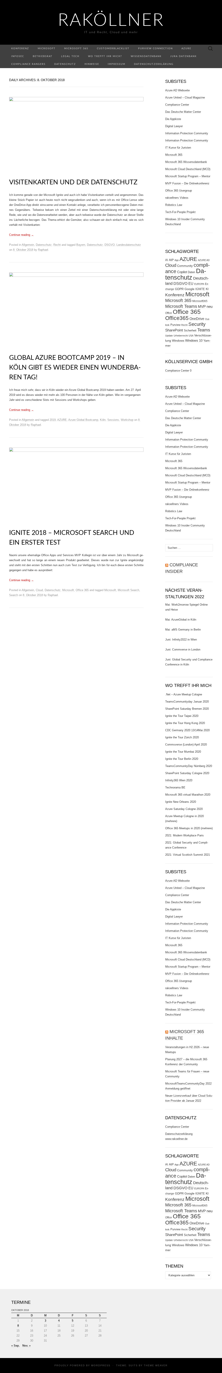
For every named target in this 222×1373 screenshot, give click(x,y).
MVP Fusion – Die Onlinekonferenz (187, 183)
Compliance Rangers (28, 64)
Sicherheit (190, 330)
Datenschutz (65, 64)
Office (168, 313)
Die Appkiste (173, 119)
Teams (203, 330)
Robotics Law (173, 204)
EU (190, 283)
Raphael (43, 249)
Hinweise (92, 64)
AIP (171, 260)
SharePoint (174, 330)
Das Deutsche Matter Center (183, 111)
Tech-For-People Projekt (180, 212)
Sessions (113, 419)
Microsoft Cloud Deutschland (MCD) (187, 169)
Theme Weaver (156, 1365)
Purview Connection (155, 48)
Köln (103, 419)
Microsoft (47, 48)
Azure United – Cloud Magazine (185, 97)
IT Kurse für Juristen (178, 147)
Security (197, 324)
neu (209, 307)
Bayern (80, 244)
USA (191, 335)
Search (13, 595)
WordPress (100, 1365)
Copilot (182, 272)
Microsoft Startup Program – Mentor (187, 176)
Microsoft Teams (181, 306)
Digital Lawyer (174, 126)
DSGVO (109, 244)
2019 (53, 419)
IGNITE (200, 289)
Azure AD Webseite (177, 90)
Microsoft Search (128, 590)
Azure (186, 48)
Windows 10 (193, 340)
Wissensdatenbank (146, 56)
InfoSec (17, 56)
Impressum (116, 64)
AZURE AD (204, 260)
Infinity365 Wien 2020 (178, 780)
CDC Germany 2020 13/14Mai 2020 (187, 730)
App (177, 260)
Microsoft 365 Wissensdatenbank (186, 162)
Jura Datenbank (183, 56)
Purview (175, 324)
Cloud (39, 590)
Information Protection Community (186, 133)
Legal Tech (70, 56)
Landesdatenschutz (128, 244)
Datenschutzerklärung (153, 64)
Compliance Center (177, 104)
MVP (202, 307)
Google (189, 289)
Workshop (127, 419)
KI (207, 289)
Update (169, 335)
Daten (191, 272)
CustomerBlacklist (113, 48)
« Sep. (15, 1345)
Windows (178, 340)
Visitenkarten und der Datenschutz (73, 182)
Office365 (177, 318)
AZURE (62, 419)
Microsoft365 (199, 301)
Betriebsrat (42, 56)
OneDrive (196, 319)
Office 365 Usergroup (178, 190)
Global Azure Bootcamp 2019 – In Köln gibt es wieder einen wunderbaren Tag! (75, 368)
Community (185, 265)
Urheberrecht (181, 335)
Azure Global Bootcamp (83, 419)
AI (166, 260)
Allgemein (28, 244)
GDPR (179, 289)
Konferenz (20, 48)
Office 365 (82, 590)
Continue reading (21, 234)
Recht (57, 244)
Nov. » (26, 1345)
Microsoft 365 (76, 48)
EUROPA (199, 284)
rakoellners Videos (176, 197)
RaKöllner (111, 20)
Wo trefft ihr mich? (105, 56)
